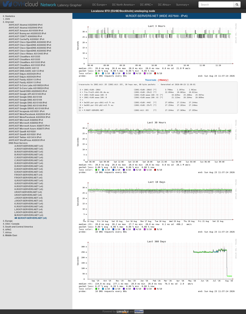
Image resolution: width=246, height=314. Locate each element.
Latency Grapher (61, 4)
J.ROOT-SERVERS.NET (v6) (28, 200)
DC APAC (145, 4)
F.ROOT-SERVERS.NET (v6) (28, 177)
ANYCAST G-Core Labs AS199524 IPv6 (29, 88)
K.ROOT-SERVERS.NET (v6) (28, 206)
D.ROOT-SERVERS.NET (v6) (28, 166)
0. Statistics (9, 16)
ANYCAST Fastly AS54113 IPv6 (25, 82)
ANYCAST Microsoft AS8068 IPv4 (26, 119)
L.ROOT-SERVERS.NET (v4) (28, 209)
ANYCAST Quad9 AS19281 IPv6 (25, 134)
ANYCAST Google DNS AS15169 (25, 96)
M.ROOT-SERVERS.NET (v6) (32, 218)
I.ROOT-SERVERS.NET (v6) (28, 194)
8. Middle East (10, 235)
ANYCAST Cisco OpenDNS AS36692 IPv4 (30, 42)
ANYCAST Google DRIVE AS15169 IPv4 (29, 108)
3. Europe (8, 220)
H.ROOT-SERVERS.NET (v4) (28, 186)
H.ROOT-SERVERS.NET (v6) (28, 189)
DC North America (122, 4)
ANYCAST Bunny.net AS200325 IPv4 (27, 33)
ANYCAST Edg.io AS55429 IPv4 (25, 73)
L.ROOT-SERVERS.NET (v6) (28, 212)
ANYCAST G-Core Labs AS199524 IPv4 (29, 85)
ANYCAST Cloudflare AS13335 (24, 56)
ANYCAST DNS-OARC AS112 (24, 68)
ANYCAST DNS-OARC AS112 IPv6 (26, 70)
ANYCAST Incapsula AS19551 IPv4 (26, 111)
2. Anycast (8, 21)
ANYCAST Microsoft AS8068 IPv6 (26, 122)
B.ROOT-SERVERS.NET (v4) (28, 151)
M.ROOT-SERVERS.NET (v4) (28, 215)
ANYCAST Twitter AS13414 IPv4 (25, 137)
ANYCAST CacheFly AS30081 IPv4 (26, 39)
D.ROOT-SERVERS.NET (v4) (28, 163)
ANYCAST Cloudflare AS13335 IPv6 (27, 62)
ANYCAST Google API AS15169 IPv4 (27, 94)
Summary (181, 4)
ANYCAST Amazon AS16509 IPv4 (26, 30)
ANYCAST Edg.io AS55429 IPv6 (25, 76)
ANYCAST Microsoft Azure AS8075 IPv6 (29, 128)
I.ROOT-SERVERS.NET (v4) (28, 192)
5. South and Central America (18, 226)
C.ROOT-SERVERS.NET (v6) (28, 160)
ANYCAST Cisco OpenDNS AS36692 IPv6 (30, 47)
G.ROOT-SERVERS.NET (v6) (28, 183)
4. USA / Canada (11, 223)
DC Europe (98, 4)
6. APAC (7, 229)
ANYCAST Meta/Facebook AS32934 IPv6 (29, 117)
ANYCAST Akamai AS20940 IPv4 (26, 24)
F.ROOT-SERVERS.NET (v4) (28, 174)
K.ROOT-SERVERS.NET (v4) (28, 203)
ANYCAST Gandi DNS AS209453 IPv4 (28, 91)
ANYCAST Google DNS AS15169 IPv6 (28, 102)
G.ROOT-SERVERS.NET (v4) (28, 180)
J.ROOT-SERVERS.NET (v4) (28, 197)
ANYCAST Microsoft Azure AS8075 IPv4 (29, 125)
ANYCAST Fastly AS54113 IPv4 (25, 79)
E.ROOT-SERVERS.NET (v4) (28, 169)
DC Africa (163, 4)
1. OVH (6, 19)
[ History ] (163, 79)
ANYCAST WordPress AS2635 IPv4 (27, 140)
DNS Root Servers (18, 143)
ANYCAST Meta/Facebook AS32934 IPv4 (29, 114)
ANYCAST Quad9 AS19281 (22, 131)
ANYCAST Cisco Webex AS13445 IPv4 (28, 53)
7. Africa (7, 232)
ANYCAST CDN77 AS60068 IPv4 (25, 36)
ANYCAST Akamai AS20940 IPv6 (26, 27)
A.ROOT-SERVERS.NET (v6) (28, 148)
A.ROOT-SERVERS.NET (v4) (28, 145)
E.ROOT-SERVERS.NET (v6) (28, 171)
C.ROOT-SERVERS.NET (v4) (28, 157)
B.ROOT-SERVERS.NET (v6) (28, 154)
